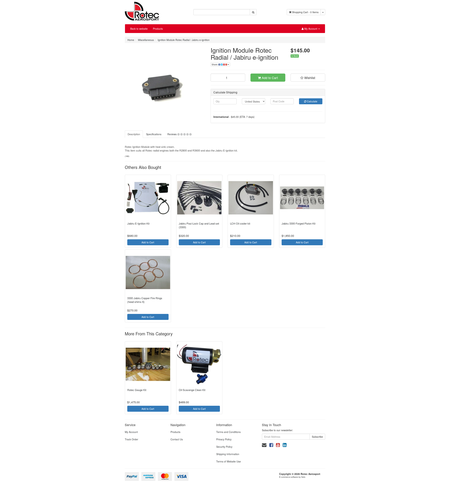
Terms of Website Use (228, 461)
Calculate (311, 101)
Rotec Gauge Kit (136, 390)
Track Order (131, 439)
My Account (131, 432)
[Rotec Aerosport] (142, 10)
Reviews (172, 134)
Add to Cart (269, 77)
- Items (305, 12)
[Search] (253, 12)
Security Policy (224, 446)
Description (134, 134)
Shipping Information (227, 454)
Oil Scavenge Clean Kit (192, 390)
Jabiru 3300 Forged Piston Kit (298, 223)
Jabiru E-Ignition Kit (138, 223)
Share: (215, 64)
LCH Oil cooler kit (240, 223)
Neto (303, 476)
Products (158, 28)
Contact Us (177, 439)
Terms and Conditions (228, 432)
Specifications (153, 134)
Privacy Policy (224, 439)
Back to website (139, 28)
